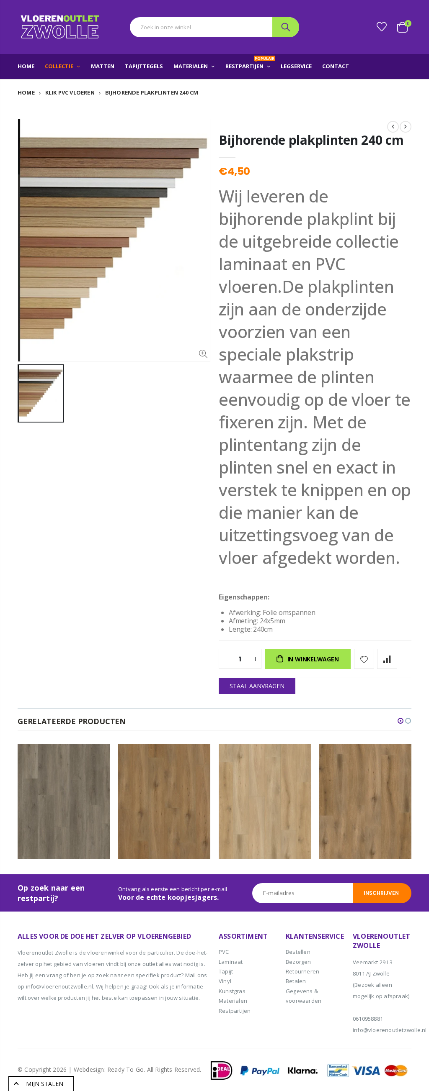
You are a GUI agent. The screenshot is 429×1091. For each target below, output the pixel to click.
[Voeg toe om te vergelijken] (387, 659)
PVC (224, 951)
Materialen (233, 1000)
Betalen (296, 981)
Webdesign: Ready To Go (109, 1069)
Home (26, 92)
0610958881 (368, 1018)
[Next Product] (405, 127)
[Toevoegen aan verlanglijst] (364, 659)
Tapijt (226, 971)
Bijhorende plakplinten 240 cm (311, 140)
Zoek (285, 27)
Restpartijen (235, 1010)
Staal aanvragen (257, 686)
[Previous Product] (393, 127)
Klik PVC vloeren (70, 93)
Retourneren (302, 971)
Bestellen (298, 951)
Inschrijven (381, 892)
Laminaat (231, 962)
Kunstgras (232, 991)
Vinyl (225, 981)
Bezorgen (298, 962)
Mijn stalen (44, 1084)
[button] (400, 721)
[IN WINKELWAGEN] (95, 757)
